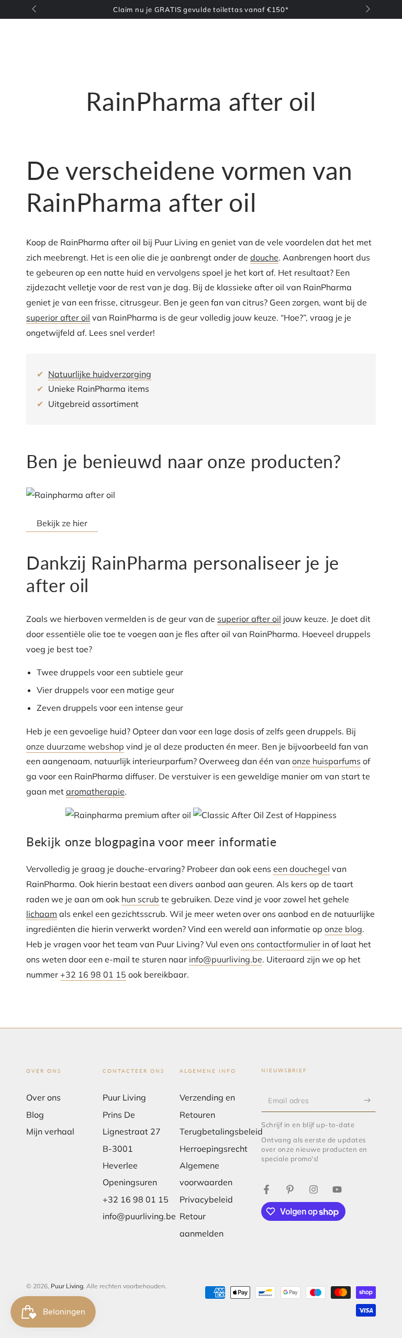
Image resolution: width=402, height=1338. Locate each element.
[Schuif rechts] (367, 9)
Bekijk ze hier (62, 523)
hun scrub (140, 899)
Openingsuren (130, 1182)
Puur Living (67, 1286)
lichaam (41, 914)
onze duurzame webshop (75, 746)
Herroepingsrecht (214, 1148)
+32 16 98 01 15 (93, 974)
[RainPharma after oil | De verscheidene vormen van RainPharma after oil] (266, 1189)
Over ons (43, 1097)
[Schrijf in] (370, 1100)
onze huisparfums (326, 761)
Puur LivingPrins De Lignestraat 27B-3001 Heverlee (132, 1131)
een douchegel (301, 869)
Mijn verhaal (50, 1131)
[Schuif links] (35, 9)
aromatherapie (95, 791)
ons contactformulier (280, 944)
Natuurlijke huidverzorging (99, 374)
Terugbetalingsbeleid (221, 1131)
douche (264, 257)
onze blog (343, 929)
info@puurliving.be (225, 959)
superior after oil (58, 317)
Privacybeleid (206, 1199)
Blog (35, 1114)
